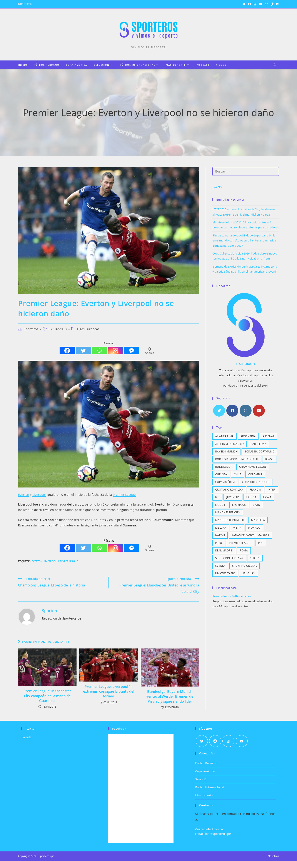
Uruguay (248, 573)
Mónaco (254, 527)
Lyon (256, 505)
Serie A (255, 558)
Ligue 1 (220, 505)
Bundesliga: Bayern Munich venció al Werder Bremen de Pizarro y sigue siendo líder (169, 696)
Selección (201, 779)
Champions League (253, 467)
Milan (237, 527)
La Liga (251, 497)
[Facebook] (67, 350)
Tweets (217, 187)
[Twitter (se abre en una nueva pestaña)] (244, 4)
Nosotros (25, 4)
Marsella (258, 520)
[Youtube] (259, 411)
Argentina (248, 436)
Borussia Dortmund (259, 451)
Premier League (124, 494)
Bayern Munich (226, 451)
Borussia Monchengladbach (236, 459)
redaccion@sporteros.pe (213, 834)
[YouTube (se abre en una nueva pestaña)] (261, 4)
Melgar (220, 527)
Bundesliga (223, 467)
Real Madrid (224, 550)
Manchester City (227, 512)
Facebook (119, 728)
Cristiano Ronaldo (229, 489)
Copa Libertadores (256, 482)
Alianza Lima (224, 436)
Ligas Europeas (88, 329)
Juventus (233, 497)
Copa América (225, 482)
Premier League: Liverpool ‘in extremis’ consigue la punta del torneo (108, 691)
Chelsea (221, 474)
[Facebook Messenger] (131, 350)
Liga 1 (267, 497)
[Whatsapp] (99, 350)
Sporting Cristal (244, 566)
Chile (238, 474)
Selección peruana (229, 558)
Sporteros (31, 329)
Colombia (255, 474)
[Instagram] (115, 350)
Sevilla (220, 566)
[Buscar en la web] (274, 65)
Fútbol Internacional (209, 787)
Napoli (220, 535)
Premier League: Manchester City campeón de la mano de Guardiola (47, 695)
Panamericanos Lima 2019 (250, 535)
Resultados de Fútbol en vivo (231, 596)
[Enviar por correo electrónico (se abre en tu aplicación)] (266, 4)
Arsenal (268, 436)
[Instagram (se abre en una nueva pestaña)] (255, 4)
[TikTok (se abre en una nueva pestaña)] (272, 4)
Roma (244, 550)
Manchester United (229, 520)
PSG (260, 543)
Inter (271, 489)
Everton (23, 494)
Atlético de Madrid (229, 444)
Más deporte (204, 795)
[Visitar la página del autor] (26, 616)
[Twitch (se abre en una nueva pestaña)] (277, 4)
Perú (218, 543)
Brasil (269, 459)
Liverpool (39, 494)
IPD (217, 497)
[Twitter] (83, 350)
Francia (255, 489)
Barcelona (258, 444)
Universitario (225, 573)
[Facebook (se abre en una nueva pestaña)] (249, 4)
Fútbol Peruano (206, 763)
